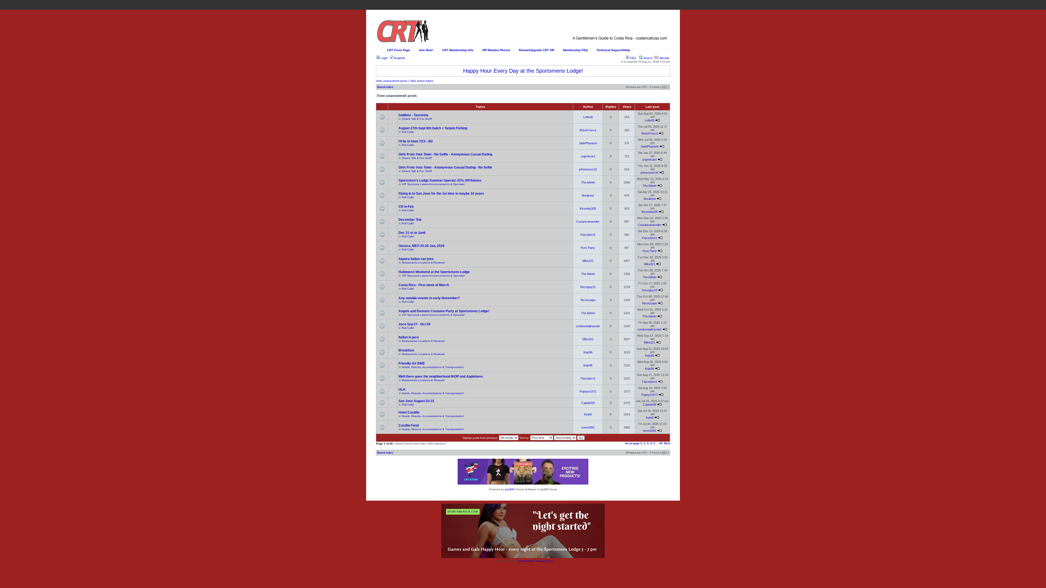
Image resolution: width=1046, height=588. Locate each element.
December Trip (410, 220)
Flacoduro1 (587, 234)
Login (384, 58)
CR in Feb (406, 207)
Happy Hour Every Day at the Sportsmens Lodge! (523, 71)
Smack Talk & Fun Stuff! (417, 118)
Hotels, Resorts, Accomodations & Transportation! (433, 367)
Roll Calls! (408, 131)
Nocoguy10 (587, 287)
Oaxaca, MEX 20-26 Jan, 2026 (422, 246)
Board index (385, 86)
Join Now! (426, 50)
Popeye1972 (588, 391)
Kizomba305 (588, 208)
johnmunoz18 (588, 169)
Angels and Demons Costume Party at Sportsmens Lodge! (444, 311)
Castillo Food (409, 425)
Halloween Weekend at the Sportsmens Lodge (434, 272)
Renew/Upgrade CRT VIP (536, 50)
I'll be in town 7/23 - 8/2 (416, 141)
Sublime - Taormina (413, 115)
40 (660, 443)
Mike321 (588, 260)
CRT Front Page (398, 50)
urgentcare (588, 156)
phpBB (509, 489)
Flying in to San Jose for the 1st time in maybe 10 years (441, 193)
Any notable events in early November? (429, 298)
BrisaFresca (588, 130)
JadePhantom (588, 143)
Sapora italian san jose (416, 259)
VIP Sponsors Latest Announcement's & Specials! (433, 184)
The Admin (588, 182)
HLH (402, 389)
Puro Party (588, 247)
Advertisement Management (535, 560)
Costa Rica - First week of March (424, 285)
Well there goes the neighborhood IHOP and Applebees (441, 376)
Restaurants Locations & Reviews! (423, 262)
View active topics (422, 80)
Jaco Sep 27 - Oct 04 (414, 324)
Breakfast (406, 350)
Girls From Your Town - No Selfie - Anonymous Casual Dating (445, 154)
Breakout (588, 195)
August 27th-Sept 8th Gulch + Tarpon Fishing (433, 128)
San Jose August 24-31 (416, 401)
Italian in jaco (409, 337)
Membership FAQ (575, 50)
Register (399, 58)
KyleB (588, 414)
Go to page (632, 443)
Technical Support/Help (613, 50)
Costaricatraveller (588, 221)
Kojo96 (587, 352)
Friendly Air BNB (412, 363)
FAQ (632, 58)
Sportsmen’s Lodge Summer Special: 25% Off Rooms (440, 180)
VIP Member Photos (496, 50)
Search (647, 58)
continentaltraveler (588, 326)
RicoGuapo (587, 300)
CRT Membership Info (457, 50)
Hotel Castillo (409, 412)
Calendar (664, 58)
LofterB (588, 117)
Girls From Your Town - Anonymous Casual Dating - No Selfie (445, 167)
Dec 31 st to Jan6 (412, 233)
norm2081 (588, 427)
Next (667, 443)
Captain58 (588, 403)
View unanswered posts (392, 80)
